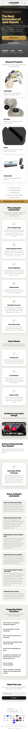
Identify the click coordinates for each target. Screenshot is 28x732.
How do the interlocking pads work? (11, 649)
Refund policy (15, 726)
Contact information (23, 726)
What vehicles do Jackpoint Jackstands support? (11, 623)
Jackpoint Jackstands (13, 724)
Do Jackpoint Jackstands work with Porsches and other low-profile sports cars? (12, 656)
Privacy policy (8, 726)
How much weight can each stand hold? (11, 630)
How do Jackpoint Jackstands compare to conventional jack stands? (12, 671)
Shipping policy (11, 728)
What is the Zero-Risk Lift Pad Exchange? (12, 636)
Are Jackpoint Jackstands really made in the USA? (12, 642)
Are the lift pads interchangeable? (8, 664)
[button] (2, 3)
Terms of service (18, 728)
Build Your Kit (13, 37)
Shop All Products (13, 43)
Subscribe (14, 697)
